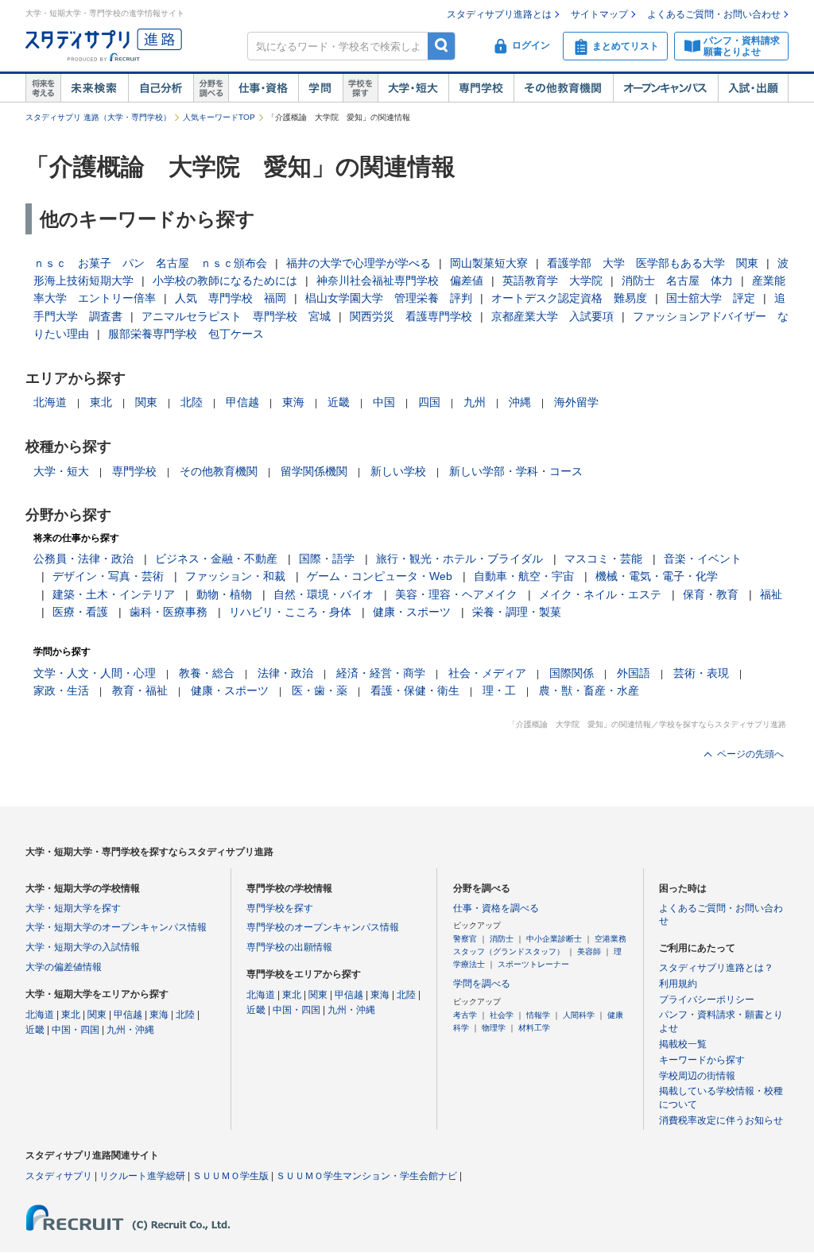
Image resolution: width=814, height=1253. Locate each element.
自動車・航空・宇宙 (524, 576)
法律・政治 (285, 673)
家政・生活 (61, 690)
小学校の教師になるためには (225, 280)
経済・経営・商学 (380, 673)
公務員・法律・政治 (83, 558)
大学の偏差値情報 (63, 967)
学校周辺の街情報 (697, 1075)
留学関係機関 (314, 471)
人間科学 (579, 1015)
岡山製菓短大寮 (489, 263)
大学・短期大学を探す (73, 908)
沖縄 (520, 402)
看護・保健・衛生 (414, 690)
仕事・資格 (263, 88)
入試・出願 (753, 88)
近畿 (339, 402)
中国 (384, 402)
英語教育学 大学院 (552, 280)
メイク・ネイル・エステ (600, 594)
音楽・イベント (703, 558)
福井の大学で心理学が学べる (358, 263)
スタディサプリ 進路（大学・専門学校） (98, 117)
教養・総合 (207, 673)
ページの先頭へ (750, 754)
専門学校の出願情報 (289, 947)
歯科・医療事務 (168, 611)
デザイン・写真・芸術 (108, 576)
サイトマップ (599, 14)
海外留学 (576, 402)
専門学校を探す (279, 908)
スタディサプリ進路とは (499, 14)
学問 (320, 88)
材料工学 (534, 1027)
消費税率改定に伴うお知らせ (721, 1120)
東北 (101, 402)
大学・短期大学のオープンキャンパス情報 (116, 927)
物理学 (494, 1027)
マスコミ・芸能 (603, 558)
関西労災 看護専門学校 (411, 316)
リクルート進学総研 (142, 1175)
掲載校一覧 (683, 1044)
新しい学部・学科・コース (516, 471)
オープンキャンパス (665, 88)
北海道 (50, 402)
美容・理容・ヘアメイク (456, 594)
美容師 (589, 951)
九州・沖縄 (130, 1029)
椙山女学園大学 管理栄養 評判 (388, 298)
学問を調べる (481, 983)
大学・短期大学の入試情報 (82, 947)
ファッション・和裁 (235, 576)
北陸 (191, 402)
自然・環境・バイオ (323, 594)
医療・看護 (80, 611)
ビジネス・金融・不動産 (216, 558)
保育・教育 (710, 594)
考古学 (465, 1015)
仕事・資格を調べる (496, 908)
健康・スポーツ (412, 611)
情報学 (538, 1015)
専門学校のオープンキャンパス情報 (322, 927)
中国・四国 (75, 1029)
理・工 (499, 690)
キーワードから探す (702, 1059)
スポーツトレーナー (533, 964)
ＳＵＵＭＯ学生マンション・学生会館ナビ (366, 1175)
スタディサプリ (58, 1175)
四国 (429, 402)
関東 (146, 402)
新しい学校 (398, 471)
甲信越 (242, 402)
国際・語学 (327, 558)
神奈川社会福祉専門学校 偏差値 (399, 280)
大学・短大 (413, 88)
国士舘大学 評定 (710, 298)
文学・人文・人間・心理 (94, 673)
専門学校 (481, 88)
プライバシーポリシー (706, 999)
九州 (474, 402)
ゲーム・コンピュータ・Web (379, 576)
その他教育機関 (563, 88)
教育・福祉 (140, 690)
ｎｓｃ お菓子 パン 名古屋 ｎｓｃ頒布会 (150, 263)
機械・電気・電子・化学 (656, 576)
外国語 (633, 673)
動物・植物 (224, 594)
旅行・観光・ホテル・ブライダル (459, 558)
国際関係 (571, 673)
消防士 (502, 938)
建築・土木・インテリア (113, 594)
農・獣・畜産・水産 (589, 690)
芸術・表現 (701, 673)
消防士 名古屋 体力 (677, 280)
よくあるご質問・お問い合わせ (714, 14)
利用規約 (678, 983)
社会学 (502, 1015)
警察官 (465, 938)
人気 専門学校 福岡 (230, 298)
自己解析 (160, 88)
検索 (441, 46)
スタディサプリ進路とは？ (716, 967)
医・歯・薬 (319, 690)
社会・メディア (487, 673)
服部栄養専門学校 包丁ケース (186, 333)
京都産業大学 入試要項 (552, 316)
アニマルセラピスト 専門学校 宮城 (236, 316)
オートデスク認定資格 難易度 (569, 298)
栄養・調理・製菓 (516, 611)
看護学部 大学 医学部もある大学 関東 (652, 263)
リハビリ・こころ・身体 (290, 611)
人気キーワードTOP (219, 117)
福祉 (771, 594)
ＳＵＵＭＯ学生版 (230, 1175)
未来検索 (94, 88)
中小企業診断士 (554, 938)
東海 (293, 402)
